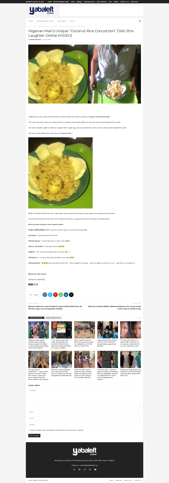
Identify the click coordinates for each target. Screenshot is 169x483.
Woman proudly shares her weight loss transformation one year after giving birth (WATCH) (130, 372)
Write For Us (128, 480)
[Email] (71, 294)
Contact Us (124, 2)
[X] (50, 294)
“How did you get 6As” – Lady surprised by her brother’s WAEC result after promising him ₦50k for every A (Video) (61, 344)
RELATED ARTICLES (36, 318)
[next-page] (140, 318)
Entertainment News (61, 2)
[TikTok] (84, 470)
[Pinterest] (55, 294)
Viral (73, 2)
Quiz (110, 2)
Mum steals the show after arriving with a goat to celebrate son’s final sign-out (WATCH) (83, 343)
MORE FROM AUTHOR (53, 318)
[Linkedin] (66, 294)
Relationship (102, 2)
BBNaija (79, 2)
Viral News (62, 21)
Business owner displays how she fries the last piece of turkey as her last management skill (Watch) (61, 372)
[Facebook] (45, 294)
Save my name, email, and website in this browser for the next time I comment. (57, 430)
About (111, 480)
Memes (116, 2)
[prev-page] (137, 318)
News (72, 21)
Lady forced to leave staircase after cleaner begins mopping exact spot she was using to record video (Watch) (83, 373)
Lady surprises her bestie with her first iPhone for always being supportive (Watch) (107, 343)
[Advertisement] (101, 11)
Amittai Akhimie (35, 39)
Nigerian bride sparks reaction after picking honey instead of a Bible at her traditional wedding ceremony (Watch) (38, 344)
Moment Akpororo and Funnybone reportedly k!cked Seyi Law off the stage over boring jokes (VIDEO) (55, 307)
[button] (139, 21)
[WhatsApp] (60, 294)
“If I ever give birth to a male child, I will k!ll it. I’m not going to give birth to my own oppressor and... (130, 343)
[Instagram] (79, 470)
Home (50, 2)
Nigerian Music (89, 2)
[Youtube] (95, 470)
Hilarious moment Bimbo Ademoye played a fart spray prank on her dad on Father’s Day (114, 307)
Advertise (134, 2)
